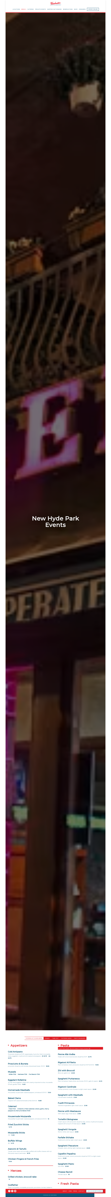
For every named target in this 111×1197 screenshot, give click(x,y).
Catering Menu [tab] (66, 1038)
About (65, 1191)
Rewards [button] (82, 9)
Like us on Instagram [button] (94, 1191)
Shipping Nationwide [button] (54, 9)
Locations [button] (16, 9)
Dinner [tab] (47, 1038)
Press (75, 1191)
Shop (76, 9)
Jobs (70, 1191)
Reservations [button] (68, 9)
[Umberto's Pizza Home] (55, 4)
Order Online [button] (93, 9)
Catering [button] (30, 9)
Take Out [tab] (55, 1038)
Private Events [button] (40, 9)
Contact (81, 1191)
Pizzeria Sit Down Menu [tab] (34, 1038)
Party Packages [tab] (79, 1038)
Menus (23, 9)
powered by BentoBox (50, 1195)
